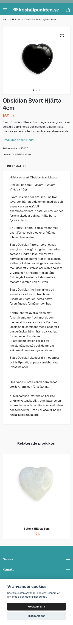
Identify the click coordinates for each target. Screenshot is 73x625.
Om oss (8, 571)
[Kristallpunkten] (36, 16)
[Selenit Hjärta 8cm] (36, 500)
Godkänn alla (36, 606)
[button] (33, 101)
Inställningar (36, 615)
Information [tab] (17, 177)
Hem (5, 31)
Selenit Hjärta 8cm (37, 540)
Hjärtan (16, 31)
